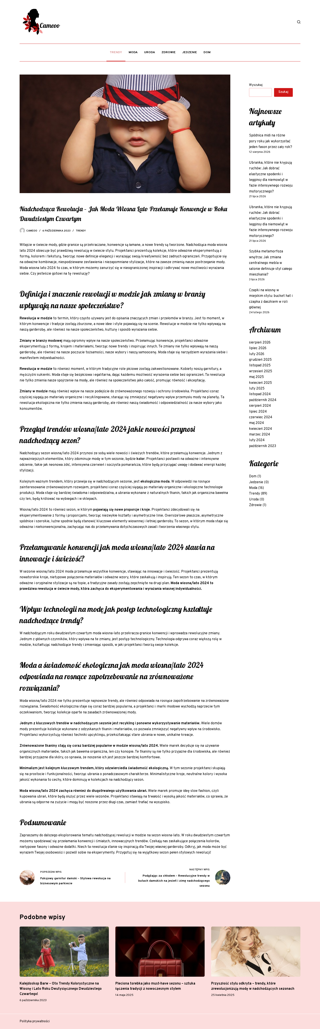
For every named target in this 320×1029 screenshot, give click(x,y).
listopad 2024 (260, 394)
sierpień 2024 (260, 406)
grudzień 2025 (260, 360)
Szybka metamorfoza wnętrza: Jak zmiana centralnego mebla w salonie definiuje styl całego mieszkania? (270, 263)
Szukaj (283, 92)
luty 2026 (256, 354)
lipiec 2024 (258, 412)
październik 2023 (262, 446)
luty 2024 (257, 440)
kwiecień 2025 (260, 383)
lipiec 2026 (257, 348)
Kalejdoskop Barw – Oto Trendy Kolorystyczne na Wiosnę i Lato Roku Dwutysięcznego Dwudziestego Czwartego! (61, 988)
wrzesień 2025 (260, 371)
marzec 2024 (259, 434)
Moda (133, 52)
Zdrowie (169, 52)
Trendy (116, 52)
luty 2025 (256, 388)
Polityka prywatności (35, 1021)
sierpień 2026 (260, 342)
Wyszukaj (256, 85)
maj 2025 (256, 377)
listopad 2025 (260, 365)
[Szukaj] (298, 22)
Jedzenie (189, 52)
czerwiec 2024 (260, 417)
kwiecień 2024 (260, 429)
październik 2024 (262, 400)
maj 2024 (256, 423)
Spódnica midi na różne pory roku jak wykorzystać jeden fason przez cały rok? (270, 141)
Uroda (149, 52)
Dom (207, 52)
